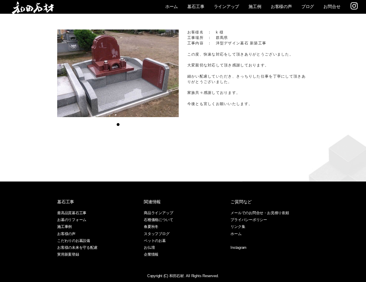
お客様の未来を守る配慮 (77, 247)
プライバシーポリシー (248, 220)
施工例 (254, 6)
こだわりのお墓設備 (73, 240)
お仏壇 (149, 247)
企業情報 (151, 254)
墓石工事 (195, 6)
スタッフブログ (156, 234)
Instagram (238, 247)
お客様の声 (281, 6)
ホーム (171, 6)
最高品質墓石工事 (71, 213)
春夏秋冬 (151, 226)
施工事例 (64, 226)
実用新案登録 (68, 254)
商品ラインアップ (158, 213)
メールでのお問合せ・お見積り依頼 (259, 213)
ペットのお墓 (155, 240)
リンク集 (237, 226)
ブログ (307, 6)
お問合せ (331, 6)
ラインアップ (226, 6)
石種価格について (158, 220)
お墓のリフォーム (71, 220)
